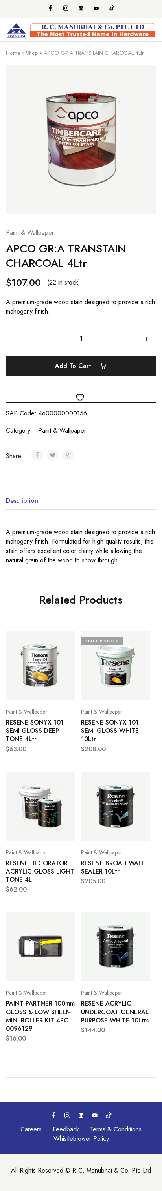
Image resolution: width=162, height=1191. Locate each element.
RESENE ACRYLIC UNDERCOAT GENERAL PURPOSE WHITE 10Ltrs (115, 1011)
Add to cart (74, 365)
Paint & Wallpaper (30, 232)
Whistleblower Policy (81, 1138)
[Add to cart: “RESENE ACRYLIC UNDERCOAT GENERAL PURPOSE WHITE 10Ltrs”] (142, 921)
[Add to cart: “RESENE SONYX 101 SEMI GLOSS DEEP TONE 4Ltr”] (67, 640)
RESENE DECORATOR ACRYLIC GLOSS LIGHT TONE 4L (40, 871)
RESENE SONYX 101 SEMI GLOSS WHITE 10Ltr (110, 730)
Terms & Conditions (116, 1129)
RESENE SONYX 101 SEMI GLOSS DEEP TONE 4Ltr (35, 730)
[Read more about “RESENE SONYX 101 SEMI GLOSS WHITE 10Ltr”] (142, 640)
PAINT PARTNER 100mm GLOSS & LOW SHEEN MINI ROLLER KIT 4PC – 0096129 (40, 1016)
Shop (32, 53)
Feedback (66, 1129)
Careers (31, 1129)
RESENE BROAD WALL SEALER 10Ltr (113, 867)
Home (13, 53)
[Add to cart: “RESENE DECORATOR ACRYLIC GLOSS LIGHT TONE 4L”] (67, 781)
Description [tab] (22, 500)
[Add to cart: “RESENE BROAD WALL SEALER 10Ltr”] (142, 781)
